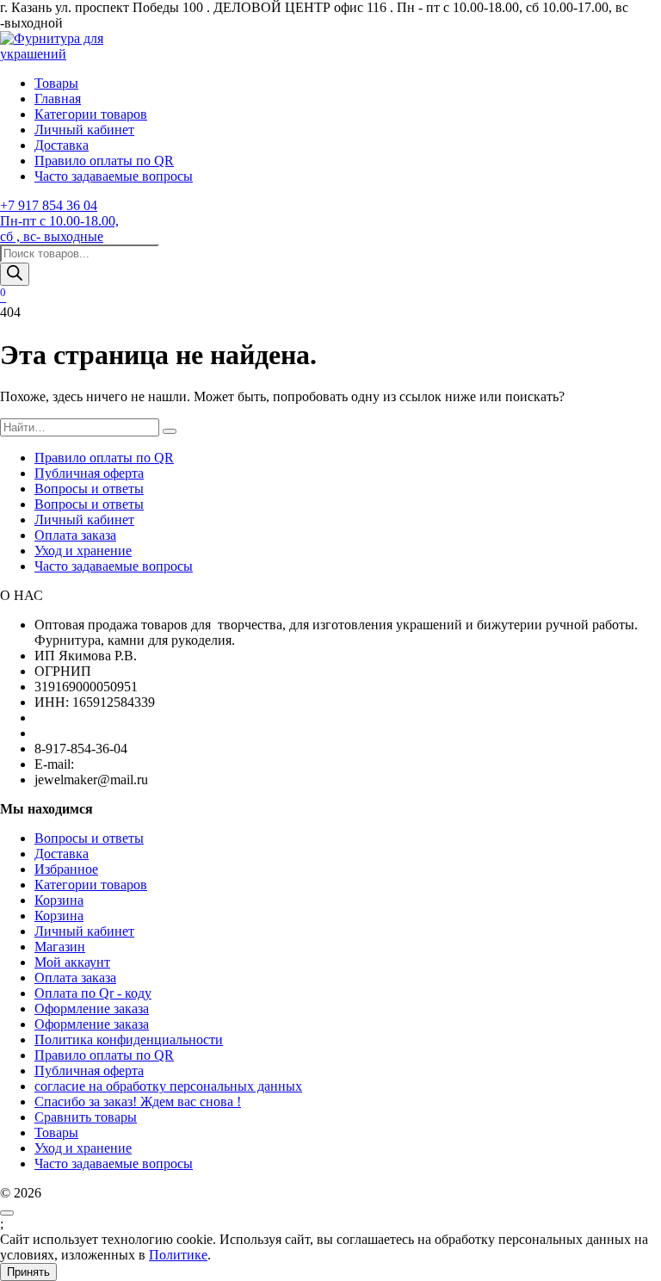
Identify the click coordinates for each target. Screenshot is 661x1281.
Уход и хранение (83, 550)
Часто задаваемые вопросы (113, 176)
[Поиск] (14, 274)
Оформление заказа (91, 1008)
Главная (57, 98)
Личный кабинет (84, 129)
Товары (56, 83)
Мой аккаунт (72, 962)
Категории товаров (90, 114)
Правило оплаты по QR (104, 160)
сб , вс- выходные (51, 236)
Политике (178, 1254)
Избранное (66, 869)
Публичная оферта (89, 473)
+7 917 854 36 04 (48, 205)
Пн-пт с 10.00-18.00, (59, 221)
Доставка (61, 145)
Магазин (59, 946)
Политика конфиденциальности (128, 1039)
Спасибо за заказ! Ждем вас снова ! (137, 1101)
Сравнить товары (85, 1117)
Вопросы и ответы (89, 488)
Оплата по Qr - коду (92, 993)
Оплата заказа (75, 535)
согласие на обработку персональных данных (168, 1086)
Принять (28, 1272)
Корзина (58, 900)
